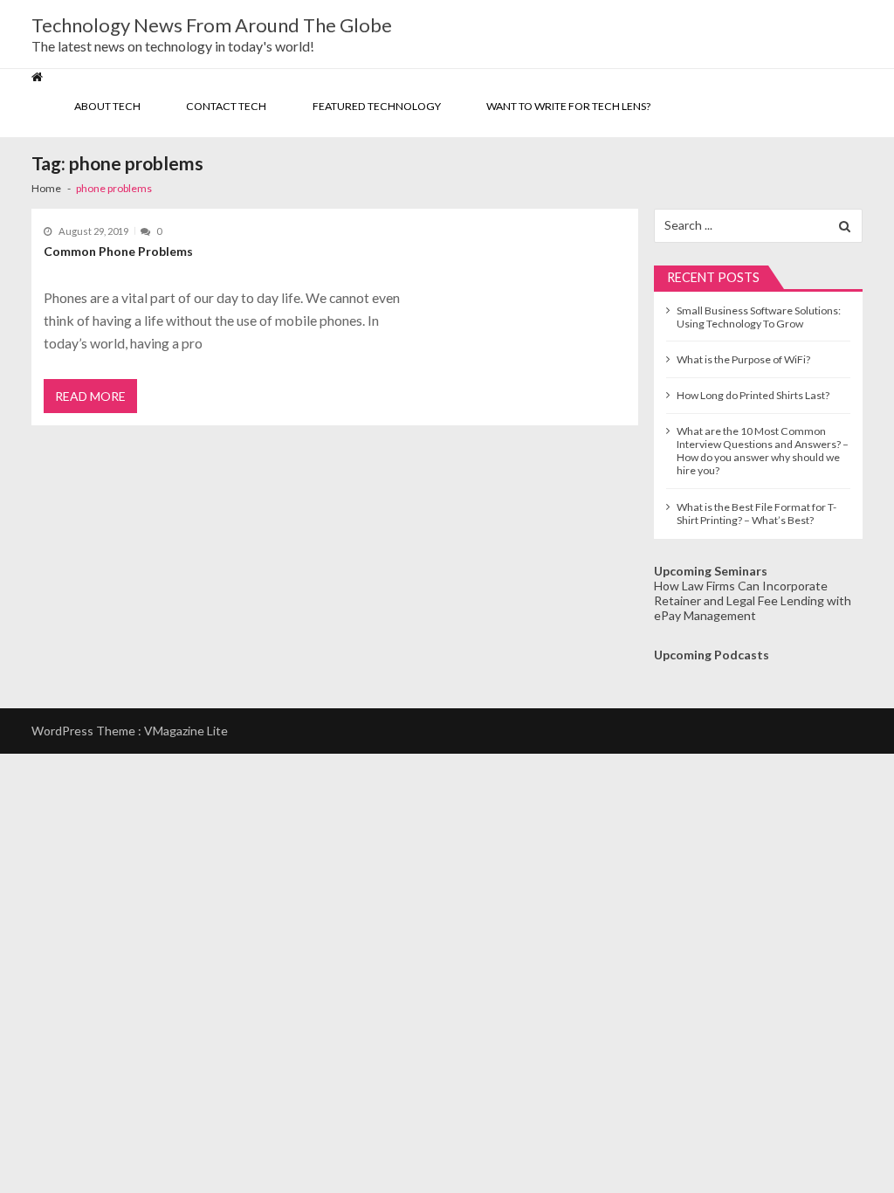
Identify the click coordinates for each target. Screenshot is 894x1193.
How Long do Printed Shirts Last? (753, 395)
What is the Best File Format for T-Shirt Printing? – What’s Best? (756, 513)
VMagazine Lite (186, 730)
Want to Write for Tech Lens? (568, 106)
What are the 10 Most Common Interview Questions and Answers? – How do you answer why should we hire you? (763, 450)
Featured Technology (377, 106)
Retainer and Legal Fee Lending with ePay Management (752, 608)
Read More (90, 396)
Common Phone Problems (118, 251)
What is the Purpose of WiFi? (743, 359)
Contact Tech (226, 106)
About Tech (107, 106)
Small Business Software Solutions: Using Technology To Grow (759, 317)
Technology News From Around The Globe (211, 25)
